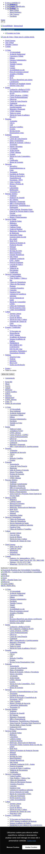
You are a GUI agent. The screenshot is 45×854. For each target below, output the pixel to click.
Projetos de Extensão (17, 474)
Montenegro (14, 550)
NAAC (7, 386)
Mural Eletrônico (15, 505)
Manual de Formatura (17, 503)
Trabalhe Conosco (11, 44)
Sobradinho (14, 552)
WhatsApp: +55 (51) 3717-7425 (21, 564)
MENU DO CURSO (8, 374)
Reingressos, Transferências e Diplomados (24, 490)
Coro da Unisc (15, 535)
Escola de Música (16, 537)
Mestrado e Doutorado (17, 444)
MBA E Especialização (18, 488)
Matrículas (13, 468)
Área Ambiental (15, 411)
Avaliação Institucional (17, 413)
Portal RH (8, 382)
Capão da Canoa (15, 548)
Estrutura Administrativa (18, 419)
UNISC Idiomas (10, 399)
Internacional (18, 26)
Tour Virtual (9, 42)
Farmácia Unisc (15, 527)
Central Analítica (11, 392)
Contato (8, 46)
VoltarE (7, 388)
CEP (11, 456)
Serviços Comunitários (13, 517)
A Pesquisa (13, 450)
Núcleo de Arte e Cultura (18, 539)
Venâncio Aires (15, 554)
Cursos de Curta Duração (18, 441)
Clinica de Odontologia (18, 521)
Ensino (7, 427)
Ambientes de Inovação (18, 452)
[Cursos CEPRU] (7, 584)
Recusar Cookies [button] (13, 847)
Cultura (7, 531)
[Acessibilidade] (7, 26)
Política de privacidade (13, 403)
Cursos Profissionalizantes (19, 437)
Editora (7, 394)
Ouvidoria (13, 421)
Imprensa (8, 396)
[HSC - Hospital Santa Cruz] (11, 580)
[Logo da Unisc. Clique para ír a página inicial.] (17, 37)
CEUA (12, 454)
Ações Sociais (14, 476)
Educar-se (13, 439)
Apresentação (10, 378)
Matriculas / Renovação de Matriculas (23, 507)
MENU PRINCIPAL (8, 586)
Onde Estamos (10, 40)
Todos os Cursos (15, 429)
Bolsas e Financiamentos (18, 492)
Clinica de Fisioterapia (17, 519)
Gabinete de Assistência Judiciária (21, 525)
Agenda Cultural (15, 533)
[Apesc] (4, 578)
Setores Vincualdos (16, 472)
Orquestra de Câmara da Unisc (20, 541)
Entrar (3, 20)
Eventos (12, 460)
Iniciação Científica (16, 458)
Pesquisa (8, 448)
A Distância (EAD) (16, 431)
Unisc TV (8, 401)
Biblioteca (8, 390)
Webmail (13, 513)
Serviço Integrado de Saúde (19, 523)
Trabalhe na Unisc (16, 423)
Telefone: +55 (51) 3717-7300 (20, 562)
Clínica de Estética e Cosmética (20, 529)
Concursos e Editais (16, 415)
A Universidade (15, 409)
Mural (7, 384)
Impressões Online (16, 515)
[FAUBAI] (5, 576)
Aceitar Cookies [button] (31, 847)
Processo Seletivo (11, 480)
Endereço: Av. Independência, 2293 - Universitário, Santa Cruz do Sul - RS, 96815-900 (27, 559)
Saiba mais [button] (31, 841)
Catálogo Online (15, 501)
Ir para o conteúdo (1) (12, 3)
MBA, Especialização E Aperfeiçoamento (24, 446)
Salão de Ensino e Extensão (19, 470)
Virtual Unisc (14, 511)
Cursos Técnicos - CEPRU (19, 435)
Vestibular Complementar (18, 484)
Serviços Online (10, 498)
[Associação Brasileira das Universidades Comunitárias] (20, 570)
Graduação (13, 442)
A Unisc (8, 407)
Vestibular (13, 482)
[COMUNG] (22, 574)
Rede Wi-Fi (14, 509)
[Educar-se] (5, 582)
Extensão (8, 462)
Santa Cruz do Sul (16, 546)
